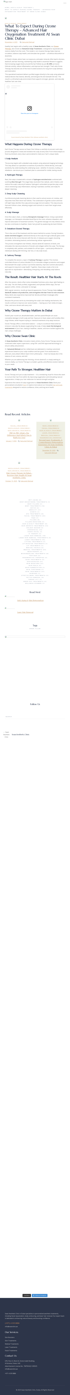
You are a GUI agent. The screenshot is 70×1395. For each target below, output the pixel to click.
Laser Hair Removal (33, 535)
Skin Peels (33, 565)
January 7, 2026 (11, 441)
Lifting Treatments (33, 541)
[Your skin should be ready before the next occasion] (19, 820)
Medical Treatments (50, 435)
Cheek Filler (35, 628)
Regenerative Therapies (51, 437)
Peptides (33, 555)
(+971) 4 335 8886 (12, 1323)
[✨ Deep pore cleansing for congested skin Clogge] (51, 1037)
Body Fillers (33, 504)
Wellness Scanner (33, 583)
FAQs (33, 518)
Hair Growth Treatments (19, 430)
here (24, 385)
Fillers (33, 519)
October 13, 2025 (11, 481)
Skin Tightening (33, 569)
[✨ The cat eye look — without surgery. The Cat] (51, 880)
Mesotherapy (33, 551)
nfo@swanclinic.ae (11, 1369)
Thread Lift (33, 579)
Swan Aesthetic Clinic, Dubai (30, 1390)
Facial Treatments (19, 425)
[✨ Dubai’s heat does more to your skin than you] (51, 931)
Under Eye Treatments (33, 581)
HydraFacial (33, 529)
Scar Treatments (33, 559)
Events (33, 512)
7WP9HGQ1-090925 (30, 1366)
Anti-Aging (33, 500)
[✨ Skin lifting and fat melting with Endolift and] (19, 1145)
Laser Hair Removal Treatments (33, 537)
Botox (33, 508)
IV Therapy (33, 533)
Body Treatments (50, 425)
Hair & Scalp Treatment (22, 7)
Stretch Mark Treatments (33, 575)
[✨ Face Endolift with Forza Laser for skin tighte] (19, 1205)
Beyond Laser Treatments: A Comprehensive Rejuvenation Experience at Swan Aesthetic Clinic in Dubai (50, 443)
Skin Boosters (33, 563)
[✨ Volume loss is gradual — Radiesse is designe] (51, 981)
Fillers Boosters (33, 521)
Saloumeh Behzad (28, 42)
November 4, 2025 (11, 42)
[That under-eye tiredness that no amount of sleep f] (19, 768)
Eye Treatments (33, 514)
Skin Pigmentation (33, 567)
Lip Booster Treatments (33, 543)
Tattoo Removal (33, 577)
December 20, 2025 (48, 450)
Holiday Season (33, 527)
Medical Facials (33, 547)
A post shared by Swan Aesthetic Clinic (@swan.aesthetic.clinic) (29, 137)
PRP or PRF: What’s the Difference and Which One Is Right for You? (19, 435)
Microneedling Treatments (33, 553)
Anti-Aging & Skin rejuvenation (30, 600)
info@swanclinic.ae (11, 1327)
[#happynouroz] (19, 1065)
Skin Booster (33, 561)
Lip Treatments (34, 545)
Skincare (33, 573)
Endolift (33, 510)
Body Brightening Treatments (33, 502)
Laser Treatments (50, 432)
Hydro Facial (33, 531)
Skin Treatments (33, 571)
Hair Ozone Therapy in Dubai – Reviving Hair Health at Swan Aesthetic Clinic (19, 475)
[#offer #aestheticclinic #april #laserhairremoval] (51, 742)
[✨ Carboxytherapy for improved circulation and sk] (19, 1263)
